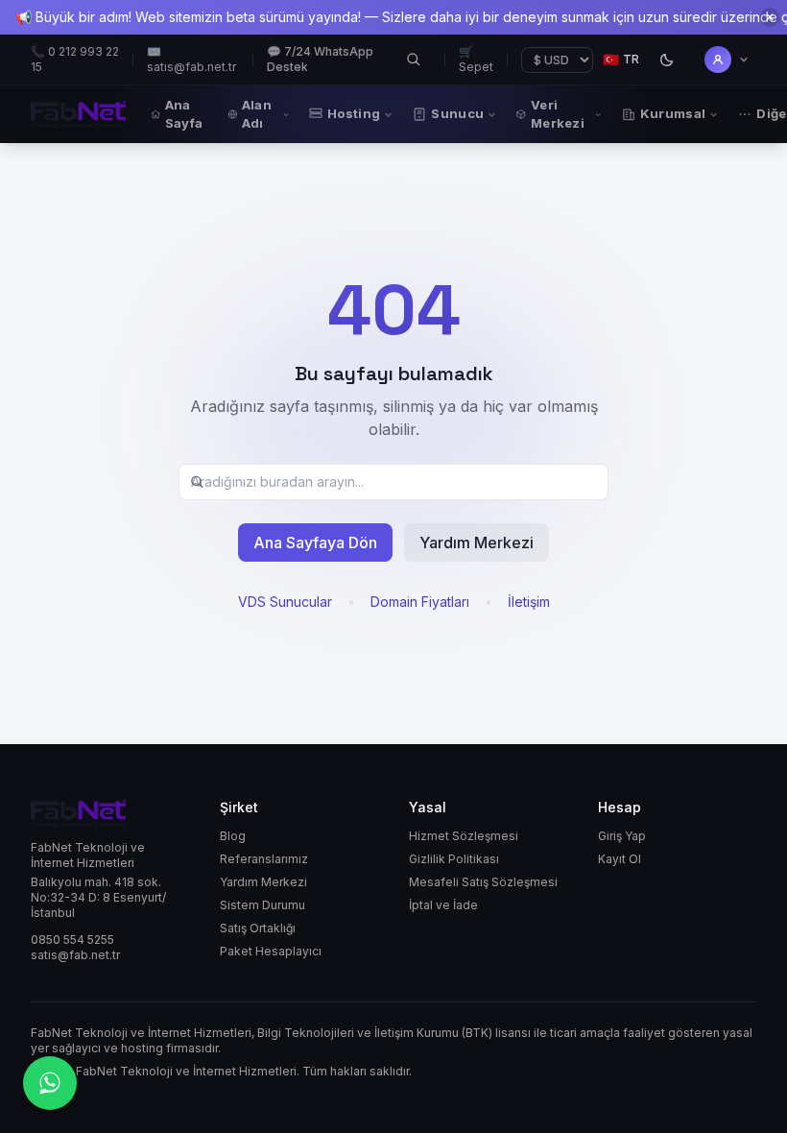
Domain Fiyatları (419, 601)
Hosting (353, 113)
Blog (233, 836)
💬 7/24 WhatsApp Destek (320, 59)
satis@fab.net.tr (75, 955)
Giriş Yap (622, 836)
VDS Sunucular (285, 601)
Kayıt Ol (619, 859)
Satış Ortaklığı (258, 928)
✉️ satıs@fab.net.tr (191, 59)
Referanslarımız (264, 859)
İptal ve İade (443, 905)
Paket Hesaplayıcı (271, 951)
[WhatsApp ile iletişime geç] (50, 1083)
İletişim (529, 601)
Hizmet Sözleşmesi (463, 836)
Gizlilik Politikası (454, 859)
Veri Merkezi (557, 114)
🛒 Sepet (476, 59)
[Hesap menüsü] (726, 59)
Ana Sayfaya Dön (315, 542)
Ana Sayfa (184, 114)
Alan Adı (257, 114)
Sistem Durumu (262, 905)
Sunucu (457, 113)
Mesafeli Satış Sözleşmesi (483, 882)
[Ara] (413, 59)
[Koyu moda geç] (666, 59)
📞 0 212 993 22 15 (75, 59)
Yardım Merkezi (476, 542)
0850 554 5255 (72, 939)
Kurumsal (673, 113)
